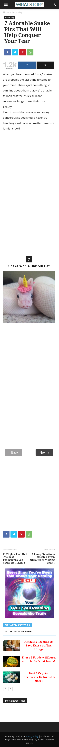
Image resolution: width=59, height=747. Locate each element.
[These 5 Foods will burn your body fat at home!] (11, 661)
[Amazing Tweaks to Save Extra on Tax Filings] (11, 645)
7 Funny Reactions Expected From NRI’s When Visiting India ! (42, 558)
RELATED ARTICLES (17, 625)
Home (6, 12)
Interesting (17, 12)
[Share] (27, 65)
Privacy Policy (32, 736)
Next (43, 452)
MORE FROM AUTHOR (18, 631)
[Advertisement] (29, 166)
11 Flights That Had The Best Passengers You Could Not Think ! (15, 558)
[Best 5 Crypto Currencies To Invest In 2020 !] (11, 677)
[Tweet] (45, 65)
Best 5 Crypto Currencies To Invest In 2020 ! (38, 677)
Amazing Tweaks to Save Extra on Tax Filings (38, 645)
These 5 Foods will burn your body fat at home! (38, 659)
